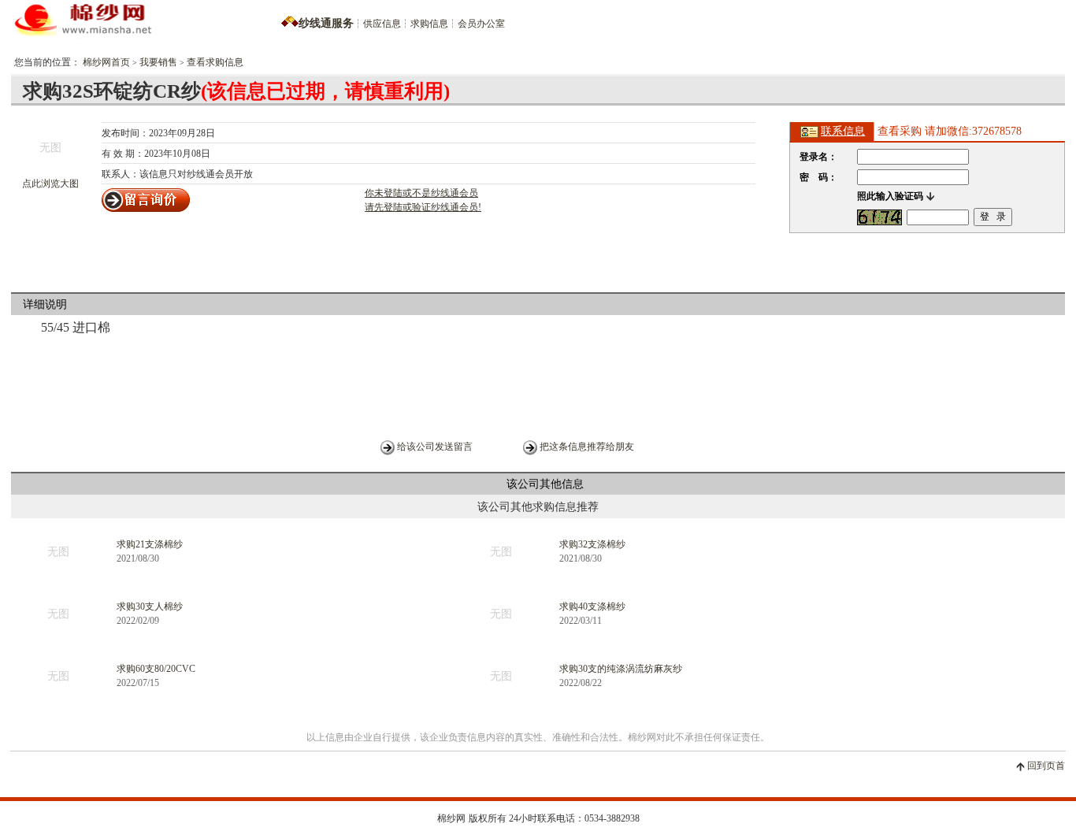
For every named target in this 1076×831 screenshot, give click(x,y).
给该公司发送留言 (435, 446)
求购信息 (429, 23)
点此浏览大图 (50, 183)
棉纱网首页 (106, 62)
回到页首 (1046, 765)
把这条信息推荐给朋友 (587, 446)
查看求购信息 (215, 62)
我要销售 (158, 62)
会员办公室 (481, 23)
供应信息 (382, 23)
